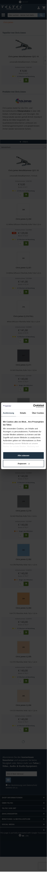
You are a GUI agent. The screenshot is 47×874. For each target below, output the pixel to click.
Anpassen (22, 463)
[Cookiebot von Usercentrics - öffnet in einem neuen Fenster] (33, 406)
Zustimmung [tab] (8, 413)
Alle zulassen (23, 455)
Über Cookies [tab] (38, 413)
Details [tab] (23, 413)
